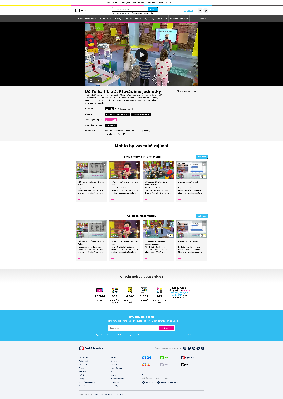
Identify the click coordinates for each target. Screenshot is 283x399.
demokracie (126, 13)
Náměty (128, 19)
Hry (152, 19)
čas (106, 130)
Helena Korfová (116, 130)
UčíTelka (109, 109)
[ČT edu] (80, 11)
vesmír (146, 13)
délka (125, 134)
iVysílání (141, 3)
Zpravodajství (125, 3)
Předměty (104, 19)
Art (166, 3)
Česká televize (112, 3)
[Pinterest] (205, 10)
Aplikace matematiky (141, 114)
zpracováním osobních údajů (180, 335)
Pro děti (160, 3)
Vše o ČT (173, 3)
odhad (127, 130)
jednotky (146, 130)
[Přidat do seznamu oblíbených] (104, 164)
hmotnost (136, 130)
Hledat (152, 9)
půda (151, 13)
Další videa (202, 157)
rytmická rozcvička (113, 134)
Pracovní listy (141, 19)
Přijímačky (162, 19)
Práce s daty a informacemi (117, 114)
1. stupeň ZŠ (111, 120)
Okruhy (117, 19)
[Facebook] (200, 10)
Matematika (111, 125)
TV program (151, 3)
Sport (134, 3)
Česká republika (137, 13)
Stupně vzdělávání (85, 19)
